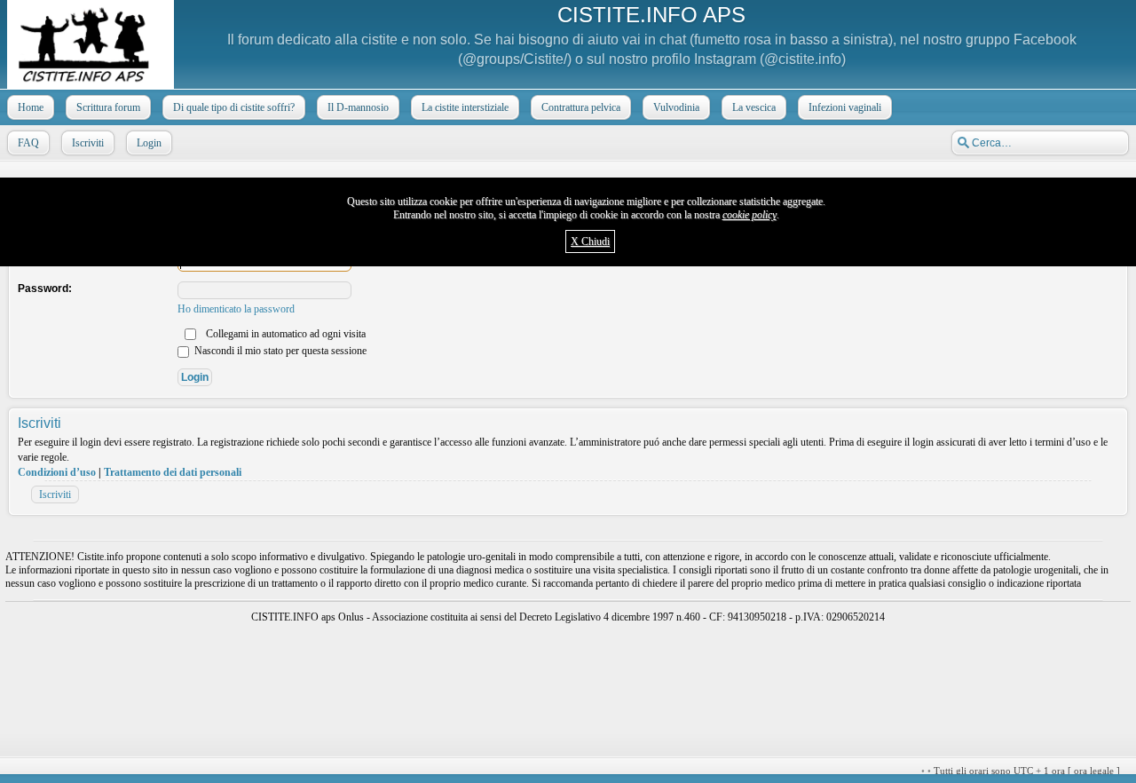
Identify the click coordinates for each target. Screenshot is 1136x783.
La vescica (754, 107)
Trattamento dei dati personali (172, 472)
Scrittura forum (108, 107)
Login (149, 143)
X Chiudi (590, 241)
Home (30, 107)
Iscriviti (88, 143)
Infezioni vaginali (845, 107)
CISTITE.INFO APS (651, 15)
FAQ (28, 143)
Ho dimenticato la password (236, 309)
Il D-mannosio (358, 107)
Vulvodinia (676, 107)
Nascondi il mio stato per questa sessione (279, 350)
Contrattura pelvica (580, 107)
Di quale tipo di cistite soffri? (234, 107)
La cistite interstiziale (465, 107)
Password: (45, 288)
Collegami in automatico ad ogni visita (284, 334)
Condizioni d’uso (57, 472)
